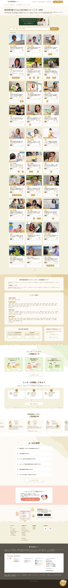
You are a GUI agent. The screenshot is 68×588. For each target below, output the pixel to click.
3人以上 (52, 311)
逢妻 (9, 318)
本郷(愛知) (55, 319)
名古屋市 (10, 303)
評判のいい (14, 314)
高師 (21, 320)
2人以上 (49, 311)
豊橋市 (13, 303)
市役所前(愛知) (11, 319)
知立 (21, 319)
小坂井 (53, 318)
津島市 (35, 303)
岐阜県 (10, 299)
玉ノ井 (18, 319)
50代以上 (10, 314)
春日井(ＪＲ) (37, 318)
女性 (46, 311)
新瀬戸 (15, 319)
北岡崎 (41, 318)
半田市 (25, 303)
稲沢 (18, 318)
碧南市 (38, 303)
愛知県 (16, 299)
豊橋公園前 (18, 320)
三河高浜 (13, 320)
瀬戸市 (22, 303)
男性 (44, 311)
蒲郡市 (53, 303)
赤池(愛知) (12, 318)
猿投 (55, 318)
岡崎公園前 (29, 318)
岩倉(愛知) (21, 318)
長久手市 (27, 306)
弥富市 (17, 306)
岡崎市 (16, 303)
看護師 (41, 311)
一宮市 (19, 303)
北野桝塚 (44, 318)
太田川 (25, 318)
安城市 (47, 303)
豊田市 (44, 303)
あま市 (24, 306)
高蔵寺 (50, 318)
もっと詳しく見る (34, 480)
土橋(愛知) (24, 319)
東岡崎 (42, 319)
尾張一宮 (32, 318)
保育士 (13, 311)
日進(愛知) (38, 319)
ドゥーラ (37, 311)
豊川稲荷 (28, 319)
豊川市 (32, 303)
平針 (44, 319)
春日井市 (28, 303)
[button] (31, 400)
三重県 (19, 299)
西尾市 (50, 303)
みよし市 (20, 306)
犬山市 (56, 303)
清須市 (10, 306)
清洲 (47, 318)
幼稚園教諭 (17, 311)
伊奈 (16, 318)
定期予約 (10, 311)
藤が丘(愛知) (48, 319)
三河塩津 (10, 320)
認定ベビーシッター (23, 311)
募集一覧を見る (34, 403)
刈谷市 (41, 303)
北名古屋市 (13, 306)
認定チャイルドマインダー (31, 311)
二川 (51, 319)
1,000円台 (56, 311)
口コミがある (19, 314)
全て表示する (11, 307)
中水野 (34, 319)
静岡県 (13, 299)
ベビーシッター (27, 12)
